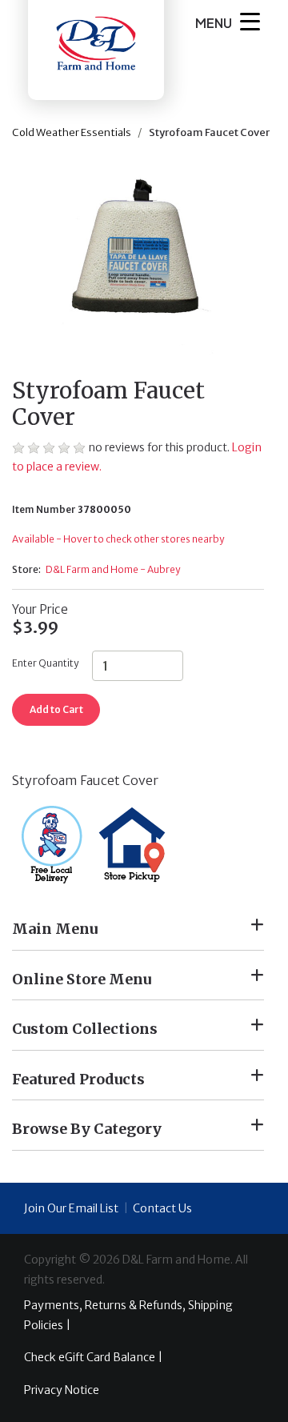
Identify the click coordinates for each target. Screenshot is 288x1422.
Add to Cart (56, 709)
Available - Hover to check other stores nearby (118, 539)
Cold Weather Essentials (71, 132)
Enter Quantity (45, 663)
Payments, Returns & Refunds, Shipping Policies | (128, 1315)
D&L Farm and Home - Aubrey (113, 569)
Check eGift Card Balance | (93, 1357)
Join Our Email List (71, 1208)
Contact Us (162, 1208)
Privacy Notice (61, 1390)
